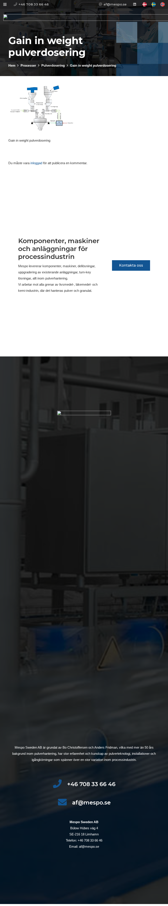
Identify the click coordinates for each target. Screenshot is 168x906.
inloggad (36, 163)
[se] (153, 4)
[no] (162, 4)
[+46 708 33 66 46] (59, 784)
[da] (144, 4)
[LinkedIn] (134, 4)
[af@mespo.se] (65, 802)
